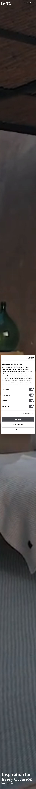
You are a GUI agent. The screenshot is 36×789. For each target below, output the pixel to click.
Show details (26, 413)
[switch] (31, 394)
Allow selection (18, 424)
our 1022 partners (13, 367)
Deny (18, 430)
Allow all (18, 419)
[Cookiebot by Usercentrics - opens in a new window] (26, 358)
